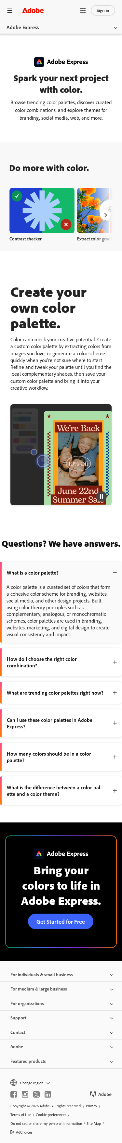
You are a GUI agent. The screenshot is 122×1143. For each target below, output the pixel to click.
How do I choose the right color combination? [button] (42, 662)
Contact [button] (17, 1032)
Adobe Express (23, 27)
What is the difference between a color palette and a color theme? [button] (54, 790)
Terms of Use (20, 1114)
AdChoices (24, 1132)
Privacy (91, 1105)
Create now (42, 210)
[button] (83, 10)
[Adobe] (33, 10)
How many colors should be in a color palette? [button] (49, 756)
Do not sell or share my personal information (46, 1123)
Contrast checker (25, 238)
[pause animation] (101, 496)
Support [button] (18, 1017)
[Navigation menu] (10, 10)
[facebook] (13, 1094)
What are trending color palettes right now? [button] (55, 692)
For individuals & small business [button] (41, 974)
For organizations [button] (27, 1003)
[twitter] (36, 1094)
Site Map (94, 1123)
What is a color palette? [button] (33, 572)
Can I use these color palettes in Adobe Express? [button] (49, 723)
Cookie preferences (51, 1114)
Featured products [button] (28, 1061)
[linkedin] (48, 1094)
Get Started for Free (60, 921)
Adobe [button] (16, 1046)
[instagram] (25, 1094)
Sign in (103, 10)
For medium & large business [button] (38, 988)
